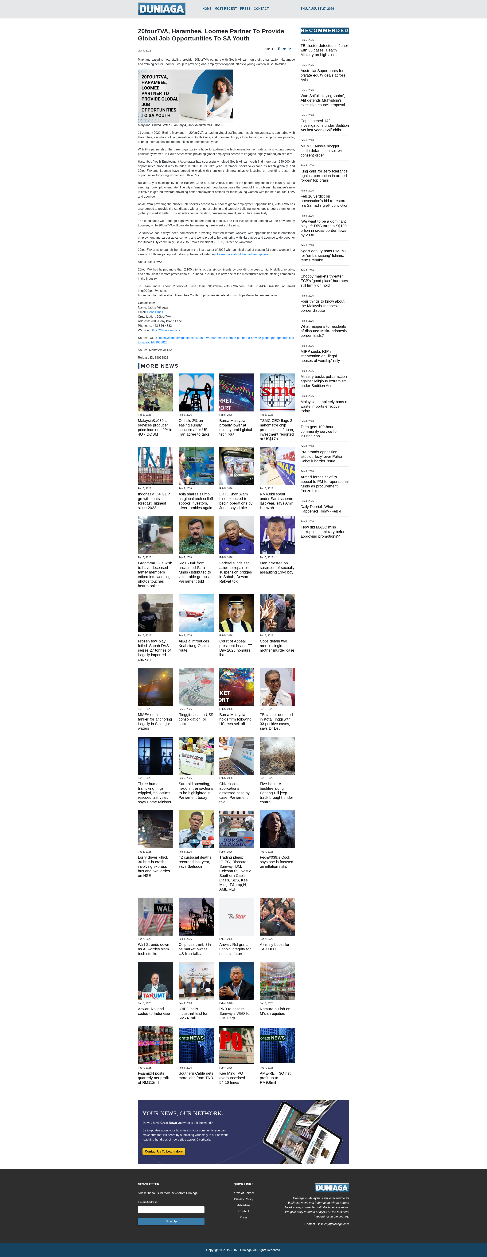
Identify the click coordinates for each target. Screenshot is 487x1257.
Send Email (155, 312)
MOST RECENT (226, 8)
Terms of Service (243, 1193)
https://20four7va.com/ (165, 330)
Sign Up (171, 1221)
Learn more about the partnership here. (243, 254)
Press (243, 1217)
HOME (207, 8)
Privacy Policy (243, 1199)
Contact (243, 1211)
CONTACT (261, 8)
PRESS (245, 8)
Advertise (243, 1205)
